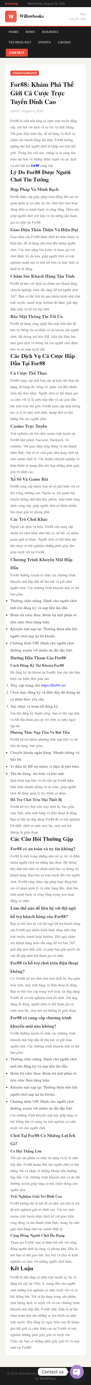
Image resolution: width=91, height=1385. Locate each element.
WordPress (48, 1378)
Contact (17, 53)
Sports (44, 42)
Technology (20, 42)
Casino (64, 42)
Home (13, 32)
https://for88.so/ (53, 685)
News (30, 32)
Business (50, 32)
